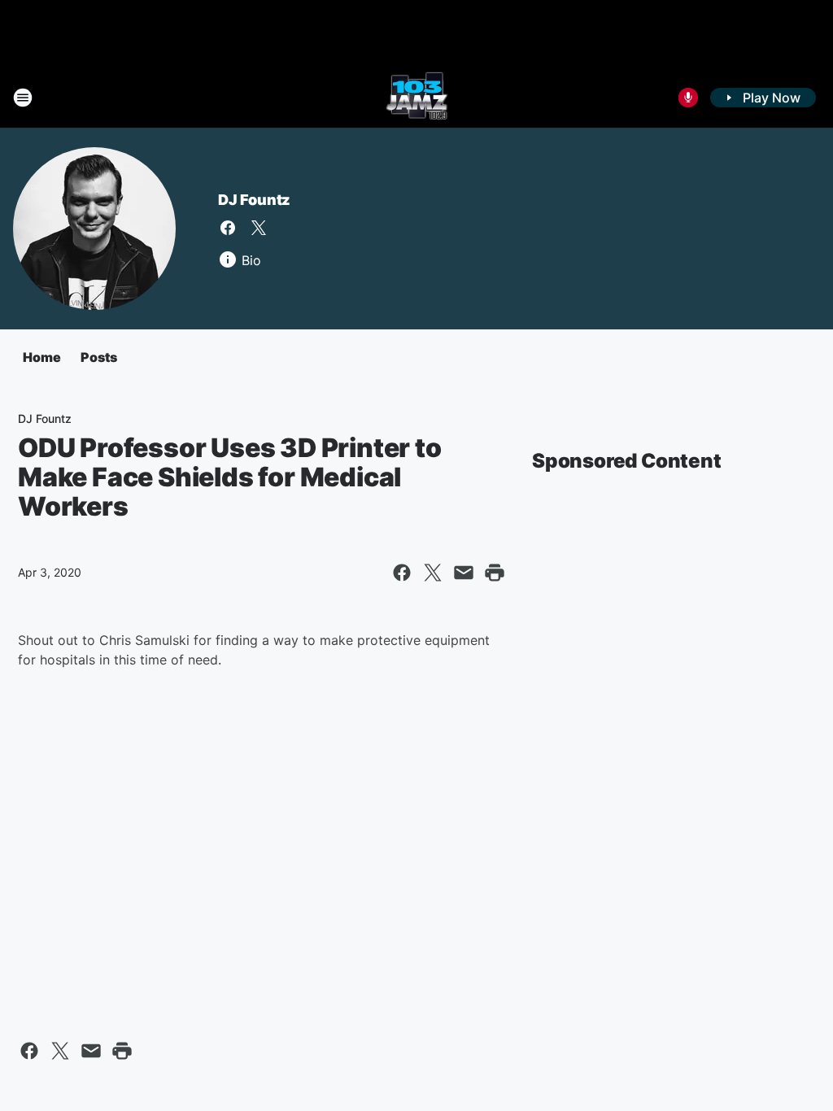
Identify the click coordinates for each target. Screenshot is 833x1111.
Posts (99, 357)
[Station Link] (417, 98)
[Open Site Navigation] (23, 97)
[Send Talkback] (688, 97)
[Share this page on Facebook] (401, 572)
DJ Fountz (254, 199)
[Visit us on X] (258, 227)
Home (42, 357)
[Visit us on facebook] (228, 227)
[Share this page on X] (432, 572)
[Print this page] (494, 572)
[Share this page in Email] (463, 572)
